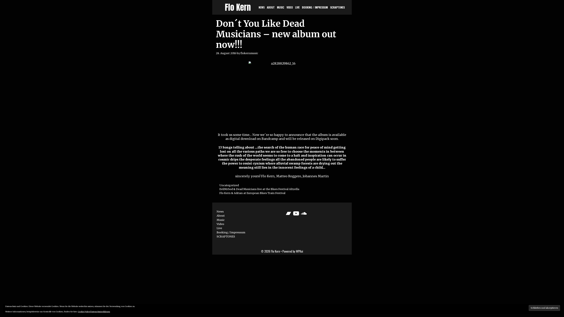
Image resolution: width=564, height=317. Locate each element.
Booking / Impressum (315, 7)
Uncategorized (229, 185)
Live (297, 7)
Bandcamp (270, 139)
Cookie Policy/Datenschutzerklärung (94, 312)
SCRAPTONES (337, 7)
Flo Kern (238, 7)
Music (280, 7)
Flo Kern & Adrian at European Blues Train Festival (252, 193)
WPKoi (299, 251)
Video (290, 7)
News (262, 7)
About (271, 7)
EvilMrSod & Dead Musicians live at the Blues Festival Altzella (259, 189)
